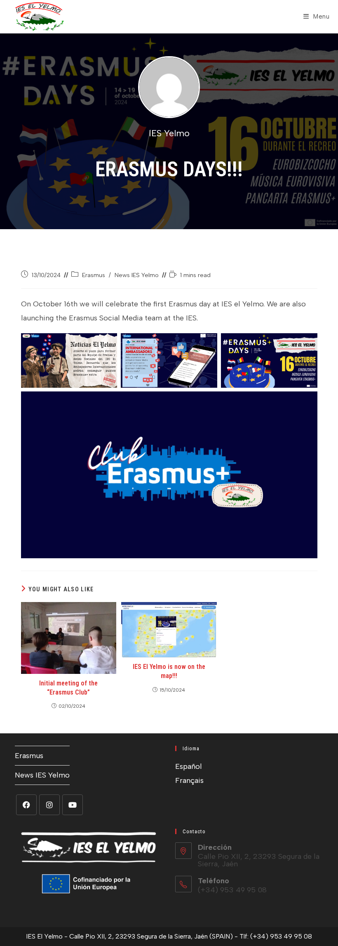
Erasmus (93, 275)
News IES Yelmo (137, 275)
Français (189, 780)
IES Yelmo (169, 133)
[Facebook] (26, 804)
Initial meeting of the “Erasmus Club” (68, 687)
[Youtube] (72, 804)
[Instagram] (49, 804)
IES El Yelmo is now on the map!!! (169, 671)
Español (188, 766)
